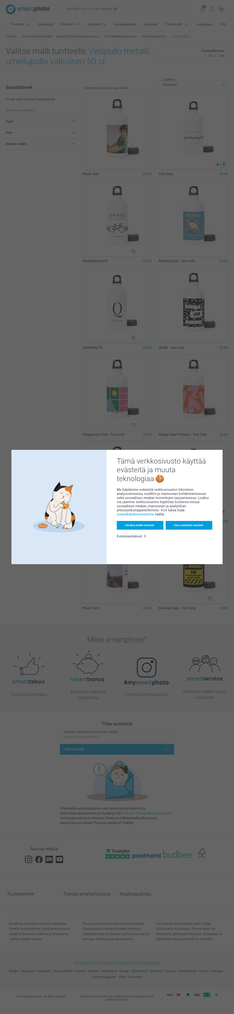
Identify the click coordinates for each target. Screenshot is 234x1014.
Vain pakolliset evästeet (188, 525)
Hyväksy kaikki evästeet (139, 525)
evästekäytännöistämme (135, 514)
